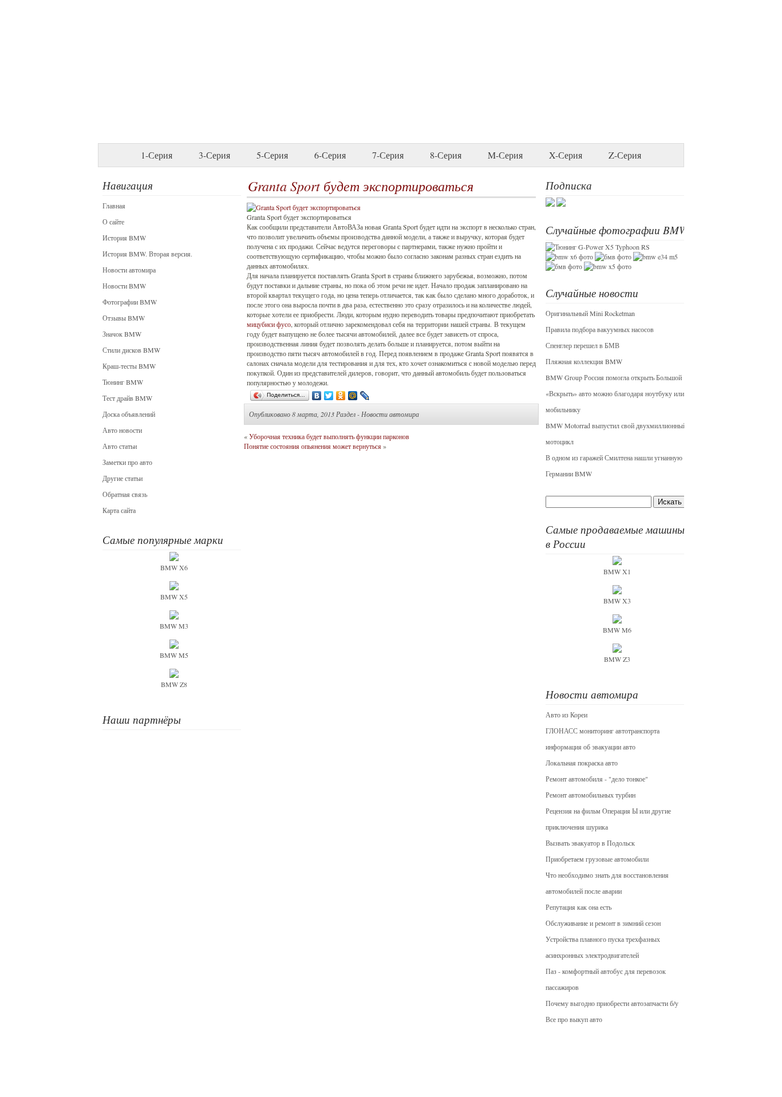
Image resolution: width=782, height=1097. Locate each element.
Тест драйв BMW (127, 398)
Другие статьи (122, 478)
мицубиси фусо (269, 324)
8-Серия (445, 155)
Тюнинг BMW (122, 381)
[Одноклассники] (341, 395)
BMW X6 (174, 567)
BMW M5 (174, 655)
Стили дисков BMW (131, 349)
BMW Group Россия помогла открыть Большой (614, 377)
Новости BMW (124, 285)
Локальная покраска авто (582, 762)
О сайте (113, 221)
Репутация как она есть (578, 906)
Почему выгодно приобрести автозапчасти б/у (612, 1003)
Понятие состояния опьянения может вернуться (312, 446)
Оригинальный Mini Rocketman (590, 313)
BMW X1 (617, 571)
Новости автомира (129, 269)
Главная (113, 205)
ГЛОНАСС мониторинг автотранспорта (602, 730)
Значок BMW (121, 333)
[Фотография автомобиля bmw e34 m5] (655, 256)
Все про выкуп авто (574, 1019)
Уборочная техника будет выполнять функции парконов (329, 436)
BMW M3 (174, 625)
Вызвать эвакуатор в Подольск (590, 842)
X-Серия (565, 155)
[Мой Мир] (353, 395)
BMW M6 (617, 629)
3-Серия (214, 155)
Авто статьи (119, 446)
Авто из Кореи (566, 714)
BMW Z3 (617, 659)
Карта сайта (119, 510)
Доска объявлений (128, 414)
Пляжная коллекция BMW (584, 361)
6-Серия (330, 155)
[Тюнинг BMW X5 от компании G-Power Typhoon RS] (598, 246)
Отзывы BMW (123, 317)
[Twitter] (329, 395)
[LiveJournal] (365, 395)
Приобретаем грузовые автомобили (597, 858)
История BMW (124, 237)
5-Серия (272, 155)
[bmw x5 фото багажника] (607, 266)
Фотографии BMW (129, 301)
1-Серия (156, 155)
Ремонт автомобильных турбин (590, 794)
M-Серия (505, 155)
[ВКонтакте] (317, 395)
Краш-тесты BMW (129, 365)
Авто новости (122, 430)
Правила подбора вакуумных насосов (600, 329)
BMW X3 (617, 600)
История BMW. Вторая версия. (147, 253)
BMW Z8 (174, 684)
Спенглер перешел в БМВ (582, 345)
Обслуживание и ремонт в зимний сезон (603, 923)
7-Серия (388, 155)
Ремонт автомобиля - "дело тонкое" (597, 778)
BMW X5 (174, 596)
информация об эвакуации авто (590, 746)
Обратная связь (124, 494)
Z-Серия (625, 155)
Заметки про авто (127, 462)
